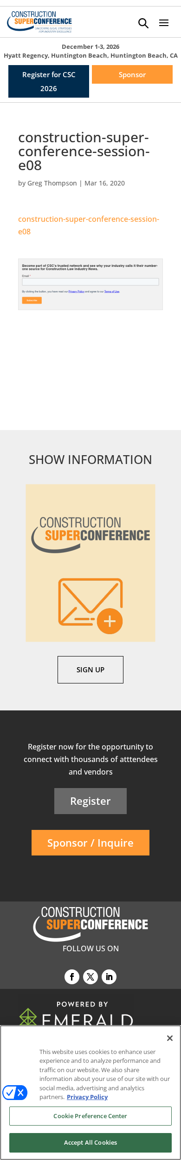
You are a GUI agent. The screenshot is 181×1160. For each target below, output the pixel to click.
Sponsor (132, 74)
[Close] (170, 1038)
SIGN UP (90, 669)
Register (90, 801)
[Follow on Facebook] (72, 976)
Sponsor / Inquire (90, 842)
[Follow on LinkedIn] (109, 976)
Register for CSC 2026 (49, 81)
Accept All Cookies (90, 1142)
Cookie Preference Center (90, 1116)
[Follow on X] (90, 976)
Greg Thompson (52, 183)
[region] (90, 1092)
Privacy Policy (87, 1097)
